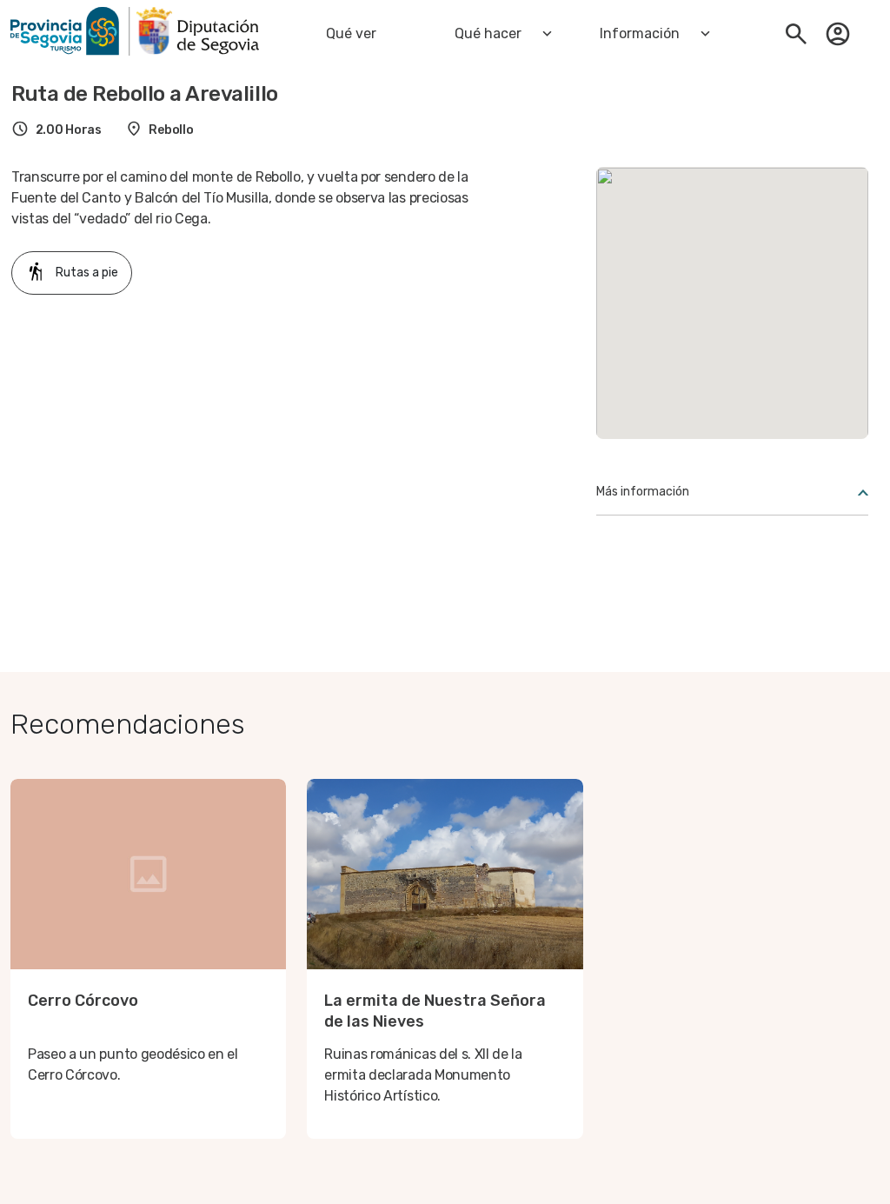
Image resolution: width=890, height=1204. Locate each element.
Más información (642, 491)
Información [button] (640, 33)
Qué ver (351, 33)
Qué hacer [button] (488, 33)
